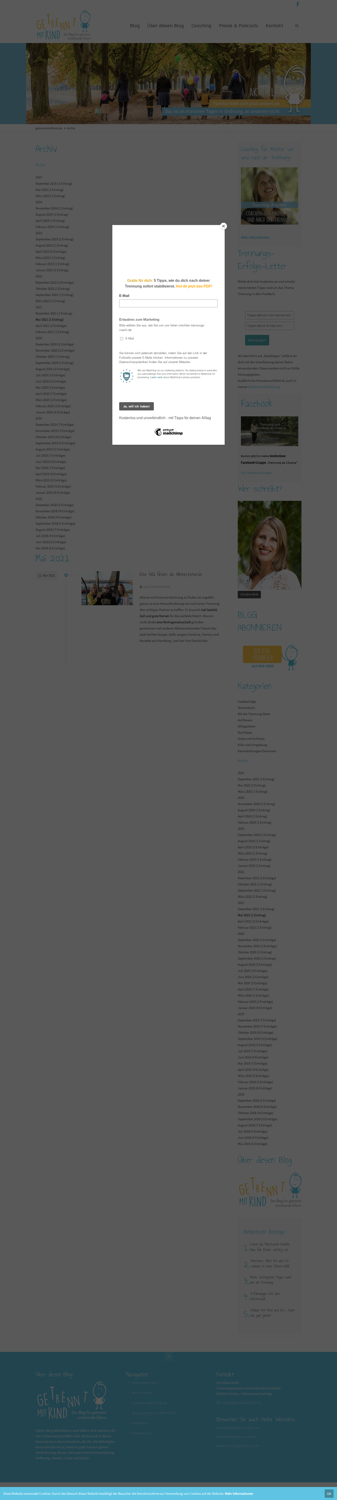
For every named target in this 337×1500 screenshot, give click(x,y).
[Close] (223, 226)
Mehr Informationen (239, 1493)
